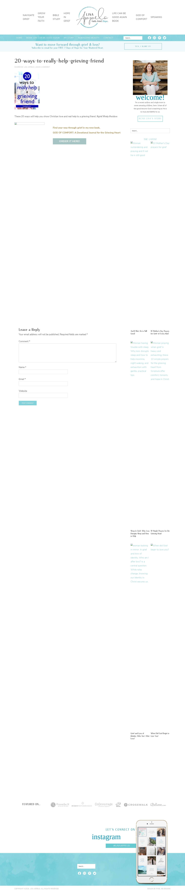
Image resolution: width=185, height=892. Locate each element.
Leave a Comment (42, 67)
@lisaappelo (121, 845)
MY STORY (69, 38)
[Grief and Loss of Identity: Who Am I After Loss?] (140, 581)
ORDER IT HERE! (69, 141)
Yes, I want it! (143, 46)
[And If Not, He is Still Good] (140, 155)
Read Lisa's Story (150, 119)
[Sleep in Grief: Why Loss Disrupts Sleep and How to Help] (140, 375)
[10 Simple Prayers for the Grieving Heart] (160, 379)
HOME (19, 38)
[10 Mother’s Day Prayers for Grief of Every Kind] (160, 147)
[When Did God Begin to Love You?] (160, 549)
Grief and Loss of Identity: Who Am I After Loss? (140, 736)
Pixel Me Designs (163, 889)
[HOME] (92, 17)
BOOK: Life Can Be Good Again (43, 38)
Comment (24, 341)
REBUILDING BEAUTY (88, 38)
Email (22, 379)
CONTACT (108, 38)
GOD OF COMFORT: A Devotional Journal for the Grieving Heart (86, 132)
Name (22, 367)
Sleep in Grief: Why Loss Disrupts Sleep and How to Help (140, 533)
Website (23, 390)
